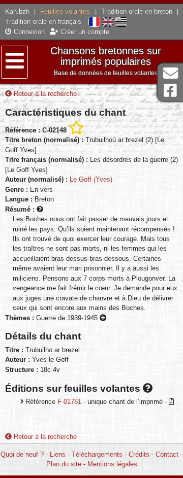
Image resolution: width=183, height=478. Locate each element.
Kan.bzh (17, 11)
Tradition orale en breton (136, 11)
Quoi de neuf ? (22, 454)
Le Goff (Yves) (91, 179)
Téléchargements (97, 454)
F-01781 (69, 401)
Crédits (139, 454)
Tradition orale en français (43, 21)
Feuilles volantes (65, 11)
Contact (167, 454)
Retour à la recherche (44, 93)
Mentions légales (112, 464)
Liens (58, 454)
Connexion (28, 32)
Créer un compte (83, 32)
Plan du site (63, 464)
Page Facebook (170, 90)
